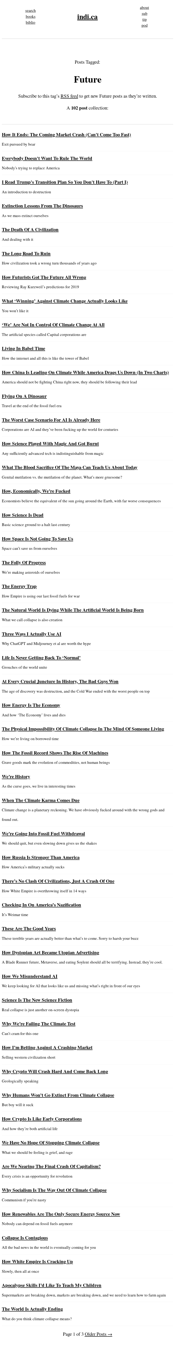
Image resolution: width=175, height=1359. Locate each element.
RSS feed (69, 96)
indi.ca (87, 16)
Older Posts (98, 1334)
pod (145, 25)
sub (144, 13)
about (144, 7)
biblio (30, 22)
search (30, 10)
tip (144, 19)
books (31, 16)
